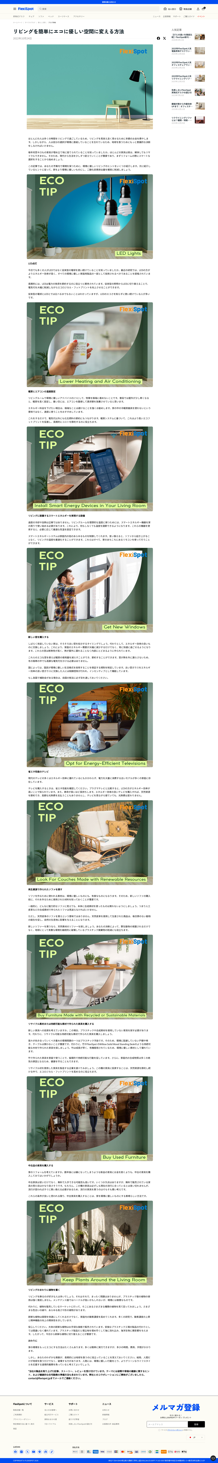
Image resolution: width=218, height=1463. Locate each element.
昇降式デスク (19, 16)
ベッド (51, 16)
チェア (31, 16)
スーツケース (63, 16)
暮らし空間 (42, 22)
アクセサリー (79, 16)
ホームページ (17, 22)
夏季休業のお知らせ (109, 2)
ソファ (41, 16)
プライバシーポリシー (175, 1430)
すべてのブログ (30, 22)
